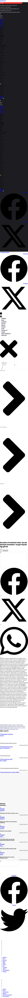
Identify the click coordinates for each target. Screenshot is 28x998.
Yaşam (5, 952)
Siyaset (5, 947)
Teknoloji (5, 950)
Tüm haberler (3, 427)
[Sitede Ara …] (2, 367)
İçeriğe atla (3, 0)
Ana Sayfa (2, 370)
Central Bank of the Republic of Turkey (2, 23)
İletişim (4, 979)
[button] (14, 581)
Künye (4, 980)
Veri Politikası (6, 986)
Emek (4, 941)
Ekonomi (5, 943)
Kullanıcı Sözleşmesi (7, 985)
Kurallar (5, 983)
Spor (4, 949)
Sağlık (4, 946)
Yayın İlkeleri (6, 982)
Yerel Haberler (6, 953)
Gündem (2, 483)
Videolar (5, 954)
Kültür (4, 944)
